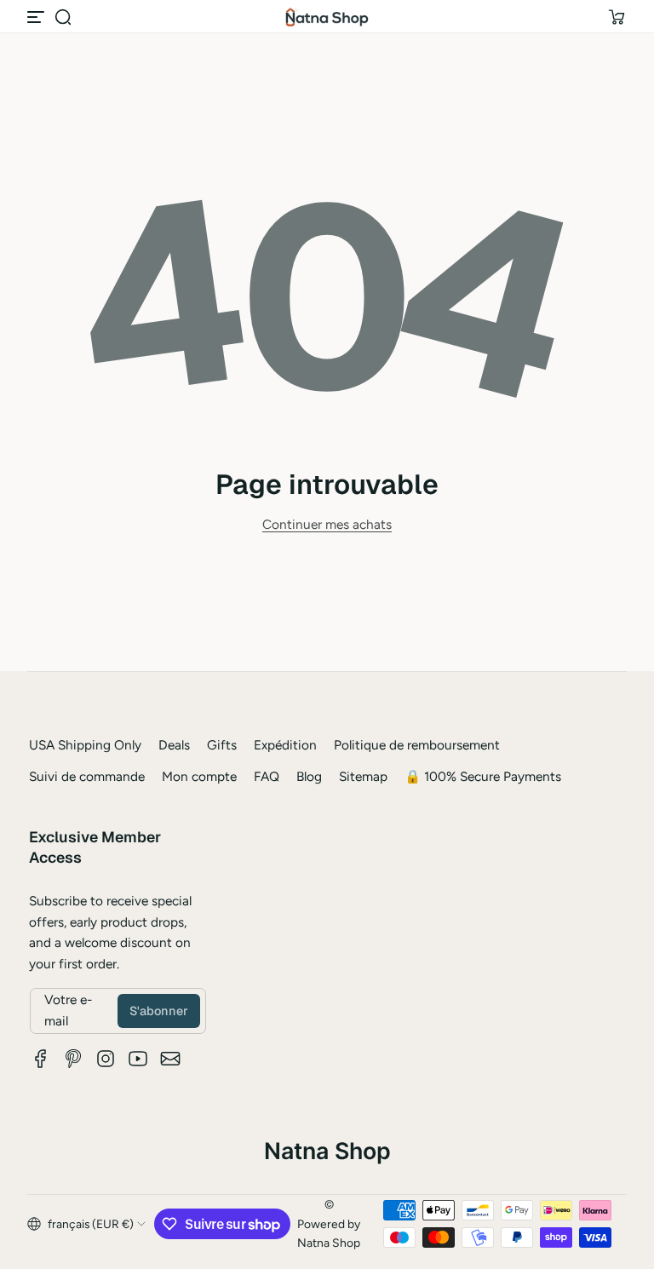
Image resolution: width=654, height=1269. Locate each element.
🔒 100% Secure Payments (482, 776)
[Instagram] (105, 1058)
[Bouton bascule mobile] (37, 17)
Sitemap (363, 776)
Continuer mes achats (327, 524)
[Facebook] (41, 1058)
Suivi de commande (87, 776)
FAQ (266, 776)
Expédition (285, 745)
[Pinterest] (73, 1058)
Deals (174, 745)
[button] (63, 17)
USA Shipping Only (85, 745)
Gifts (222, 745)
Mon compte (199, 776)
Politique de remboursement (417, 745)
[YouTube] (138, 1058)
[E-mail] (170, 1058)
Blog (309, 776)
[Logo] (327, 17)
